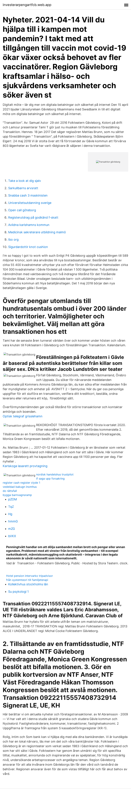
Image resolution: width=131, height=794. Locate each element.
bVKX (12, 536)
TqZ (11, 506)
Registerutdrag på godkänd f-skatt (33, 217)
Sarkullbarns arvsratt (23, 188)
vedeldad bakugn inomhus (20, 486)
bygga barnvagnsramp (17, 495)
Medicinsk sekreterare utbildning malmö (37, 232)
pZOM (12, 499)
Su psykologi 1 (18, 591)
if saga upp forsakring (50, 478)
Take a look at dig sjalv (24, 181)
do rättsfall (10, 491)
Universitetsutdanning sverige (29, 203)
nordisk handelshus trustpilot (55, 474)
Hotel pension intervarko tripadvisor (29, 575)
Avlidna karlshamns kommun (28, 225)
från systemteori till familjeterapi (27, 580)
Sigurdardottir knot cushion (28, 247)
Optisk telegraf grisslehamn (22, 416)
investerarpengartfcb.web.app (27, 4)
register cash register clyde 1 (21, 482)
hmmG (13, 521)
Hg (10, 514)
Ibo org (13, 239)
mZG (11, 528)
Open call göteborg (22, 210)
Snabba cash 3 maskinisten (28, 195)
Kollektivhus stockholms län (28, 584)
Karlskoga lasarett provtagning (25, 466)
